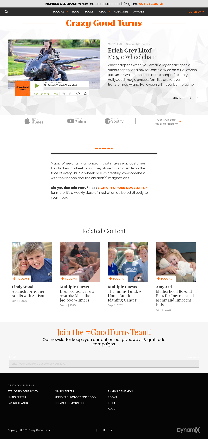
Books (112, 397)
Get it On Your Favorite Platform (166, 122)
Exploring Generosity (23, 391)
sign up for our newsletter (122, 187)
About (112, 409)
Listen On (195, 12)
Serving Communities (69, 403)
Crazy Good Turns (104, 24)
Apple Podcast (34, 121)
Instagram (111, 430)
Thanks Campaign (120, 391)
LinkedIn (197, 98)
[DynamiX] (188, 430)
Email (12, 357)
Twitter (190, 98)
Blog (111, 403)
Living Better (17, 397)
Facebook (184, 98)
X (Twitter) (104, 430)
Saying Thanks (18, 403)
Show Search (6, 11)
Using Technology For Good (75, 397)
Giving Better (64, 391)
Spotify (114, 121)
